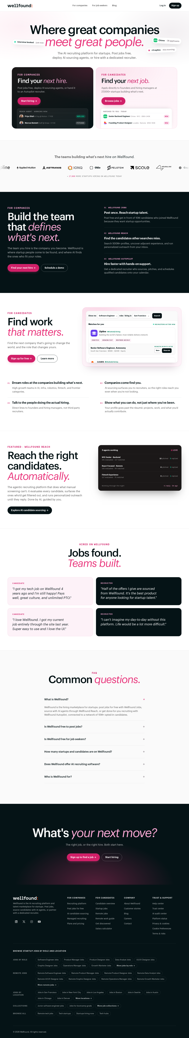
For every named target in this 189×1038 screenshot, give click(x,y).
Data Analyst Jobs (123, 960)
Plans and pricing (75, 924)
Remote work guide (105, 919)
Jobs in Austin (152, 992)
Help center (158, 904)
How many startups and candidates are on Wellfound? (78, 751)
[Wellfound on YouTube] (39, 921)
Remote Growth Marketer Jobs (150, 979)
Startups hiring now (85, 1013)
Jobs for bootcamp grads (80, 1006)
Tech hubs (104, 1013)
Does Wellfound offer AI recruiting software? (72, 764)
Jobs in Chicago (45, 998)
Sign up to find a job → (83, 857)
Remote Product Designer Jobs (118, 973)
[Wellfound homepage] (25, 898)
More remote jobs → (47, 985)
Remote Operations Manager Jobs (116, 979)
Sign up (175, 6)
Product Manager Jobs (74, 960)
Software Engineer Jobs (48, 960)
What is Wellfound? (56, 699)
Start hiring (111, 857)
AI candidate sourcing (78, 914)
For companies (79, 6)
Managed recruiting (76, 919)
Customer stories (132, 909)
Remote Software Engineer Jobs (52, 973)
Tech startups (65, 1013)
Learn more (47, 358)
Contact (128, 924)
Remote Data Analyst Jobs (148, 973)
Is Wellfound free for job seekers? (65, 739)
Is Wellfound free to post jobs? (63, 726)
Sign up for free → (21, 358)
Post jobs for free (75, 909)
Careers (128, 919)
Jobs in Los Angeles (95, 992)
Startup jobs (101, 909)
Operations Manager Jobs (74, 966)
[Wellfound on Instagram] (31, 921)
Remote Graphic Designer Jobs (82, 979)
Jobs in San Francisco (47, 992)
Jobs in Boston (115, 992)
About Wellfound (132, 904)
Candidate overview (105, 904)
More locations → (84, 998)
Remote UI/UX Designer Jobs (50, 979)
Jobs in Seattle (134, 992)
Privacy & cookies (160, 924)
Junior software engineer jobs (51, 1006)
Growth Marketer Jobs (101, 966)
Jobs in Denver (63, 998)
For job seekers (99, 6)
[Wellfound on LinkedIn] (16, 921)
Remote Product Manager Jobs (85, 973)
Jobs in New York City (71, 992)
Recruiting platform (76, 904)
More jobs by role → (126, 966)
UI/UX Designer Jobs (145, 960)
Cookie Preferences (161, 929)
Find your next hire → (23, 268)
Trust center (158, 909)
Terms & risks (158, 934)
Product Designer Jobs (100, 960)
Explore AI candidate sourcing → (29, 510)
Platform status (159, 919)
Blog (114, 6)
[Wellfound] (20, 5)
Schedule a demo (54, 268)
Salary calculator (104, 929)
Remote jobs (102, 914)
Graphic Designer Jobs (47, 966)
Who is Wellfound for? (58, 776)
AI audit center (159, 914)
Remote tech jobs (45, 1013)
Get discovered (103, 924)
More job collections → (108, 1006)
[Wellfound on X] (24, 921)
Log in (163, 6)
